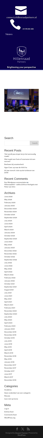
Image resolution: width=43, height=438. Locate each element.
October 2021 (9, 284)
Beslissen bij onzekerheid (14, 164)
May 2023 (8, 245)
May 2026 (8, 200)
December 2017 (10, 365)
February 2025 (9, 202)
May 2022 (8, 269)
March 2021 (8, 305)
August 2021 (9, 290)
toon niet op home (11, 399)
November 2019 (10, 335)
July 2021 (8, 293)
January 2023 (9, 248)
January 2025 (9, 206)
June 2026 (8, 197)
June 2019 (8, 344)
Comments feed (10, 415)
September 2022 (10, 260)
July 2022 (8, 263)
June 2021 (8, 296)
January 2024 (9, 233)
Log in (6, 409)
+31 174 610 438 (28, 29)
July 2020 (8, 317)
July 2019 (8, 341)
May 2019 (8, 347)
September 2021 (10, 287)
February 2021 (9, 308)
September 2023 (10, 239)
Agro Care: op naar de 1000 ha (15, 167)
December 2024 (10, 209)
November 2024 (10, 212)
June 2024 (8, 224)
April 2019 (8, 350)
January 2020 (9, 329)
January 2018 (9, 362)
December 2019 (10, 332)
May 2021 (8, 299)
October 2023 (9, 236)
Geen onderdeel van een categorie (17, 393)
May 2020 (8, 320)
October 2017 (9, 371)
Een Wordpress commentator (15, 182)
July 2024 (8, 221)
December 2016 (10, 380)
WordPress (22, 435)
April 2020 (8, 323)
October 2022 (9, 257)
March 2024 (8, 230)
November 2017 (10, 368)
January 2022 (9, 281)
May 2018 (8, 359)
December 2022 (10, 251)
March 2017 (8, 377)
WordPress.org (9, 418)
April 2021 (8, 302)
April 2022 (8, 272)
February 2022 (9, 278)
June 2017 (8, 374)
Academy (8, 390)
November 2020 (10, 311)
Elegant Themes (21, 433)
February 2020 (10, 326)
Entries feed (8, 412)
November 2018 (10, 356)
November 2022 (10, 254)
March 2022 (8, 275)
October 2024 (9, 215)
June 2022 (8, 266)
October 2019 (9, 338)
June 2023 (8, 242)
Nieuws (8, 34)
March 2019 (8, 353)
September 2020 (10, 314)
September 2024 (10, 218)
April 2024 (8, 227)
